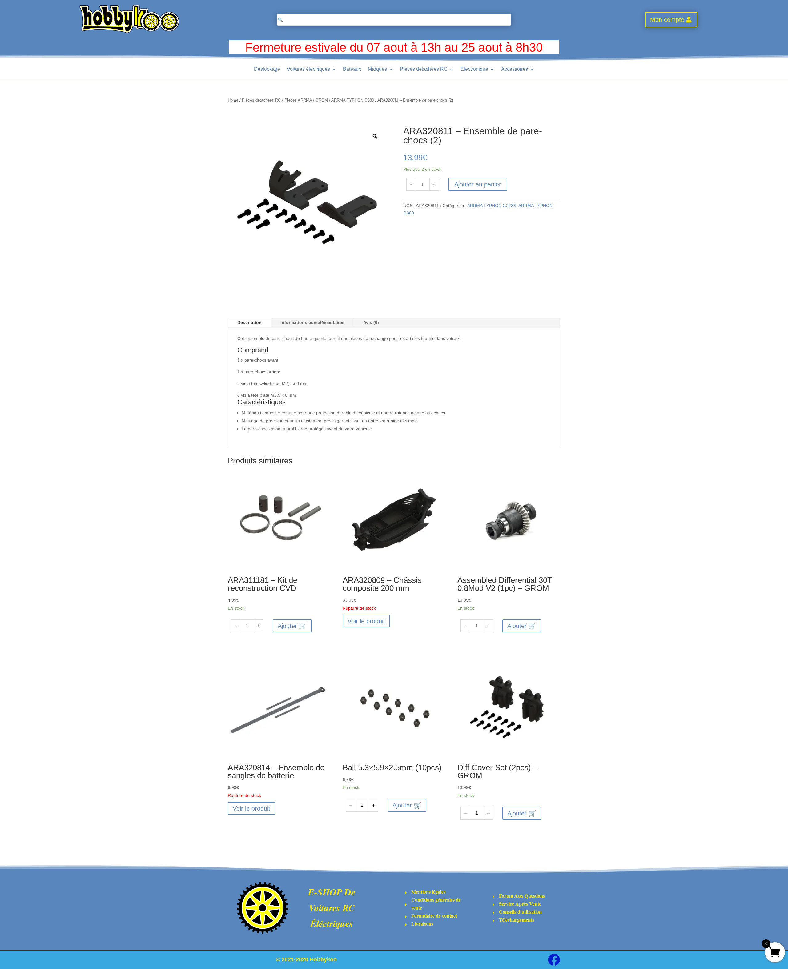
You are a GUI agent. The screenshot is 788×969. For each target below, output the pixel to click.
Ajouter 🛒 (292, 626)
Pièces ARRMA (298, 100)
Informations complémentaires (312, 322)
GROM (322, 100)
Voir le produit (366, 621)
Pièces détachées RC (424, 69)
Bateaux (352, 69)
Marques (377, 69)
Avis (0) (371, 322)
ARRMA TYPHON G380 (352, 100)
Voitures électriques (308, 69)
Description (249, 322)
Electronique (474, 69)
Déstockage (267, 69)
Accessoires (514, 69)
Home (233, 100)
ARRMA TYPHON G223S (491, 205)
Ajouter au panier (477, 184)
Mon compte (667, 19)
